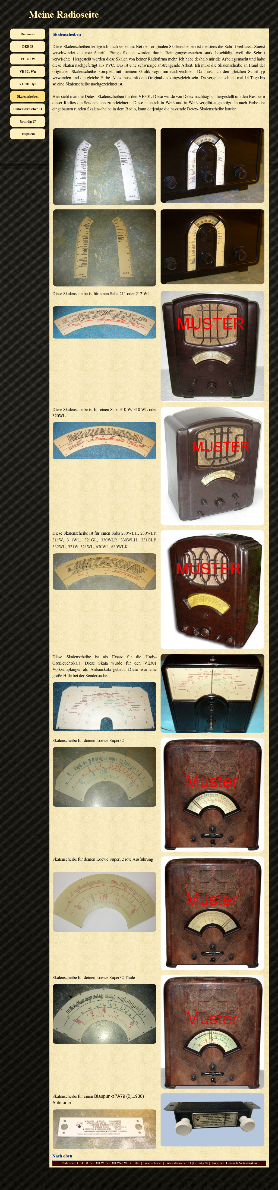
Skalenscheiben (152, 1163)
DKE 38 (82, 1163)
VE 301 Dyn (132, 1163)
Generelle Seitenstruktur (241, 1163)
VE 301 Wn (114, 1163)
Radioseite (68, 1163)
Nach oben (62, 1156)
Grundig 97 (200, 1163)
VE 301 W (97, 1163)
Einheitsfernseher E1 (178, 1163)
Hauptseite (217, 1163)
